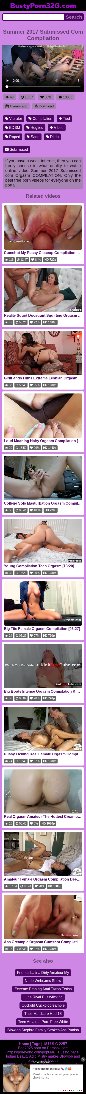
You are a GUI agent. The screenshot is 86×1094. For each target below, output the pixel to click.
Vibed (58, 128)
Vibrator (15, 119)
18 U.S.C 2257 (55, 1044)
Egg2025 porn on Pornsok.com (43, 1048)
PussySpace (68, 1052)
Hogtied (36, 128)
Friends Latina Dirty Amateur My (43, 973)
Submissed (18, 149)
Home (24, 1044)
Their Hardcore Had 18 (43, 1014)
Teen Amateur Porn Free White (43, 1022)
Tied (66, 119)
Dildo (54, 137)
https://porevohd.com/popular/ (31, 1052)
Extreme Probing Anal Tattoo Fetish (43, 989)
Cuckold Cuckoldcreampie (43, 1005)
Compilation (42, 119)
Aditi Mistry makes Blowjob (51, 1056)
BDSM (14, 128)
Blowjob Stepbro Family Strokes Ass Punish (43, 1030)
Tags (36, 1044)
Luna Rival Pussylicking (43, 997)
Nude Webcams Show (43, 981)
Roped (14, 137)
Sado (34, 137)
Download (46, 106)
